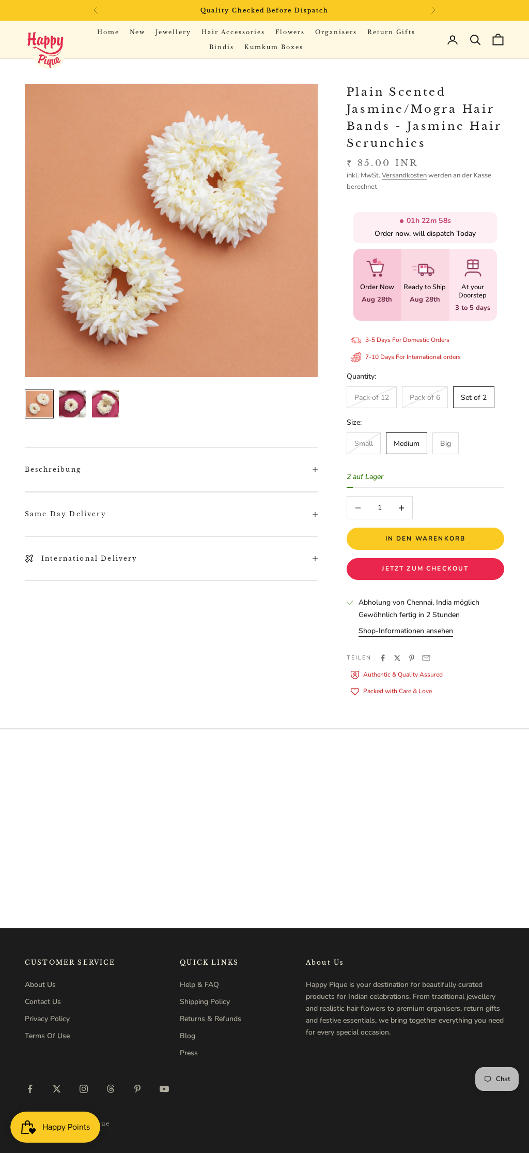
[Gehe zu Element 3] (105, 404)
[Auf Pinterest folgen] (137, 1089)
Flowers (290, 32)
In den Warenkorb (425, 538)
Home (108, 32)
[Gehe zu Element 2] (72, 404)
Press (189, 1053)
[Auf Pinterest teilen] (412, 658)
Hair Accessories (233, 32)
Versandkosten (404, 175)
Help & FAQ (199, 985)
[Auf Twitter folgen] (57, 1089)
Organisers (336, 32)
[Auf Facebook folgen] (30, 1089)
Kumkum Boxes (273, 47)
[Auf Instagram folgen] (84, 1089)
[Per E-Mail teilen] (426, 658)
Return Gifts (391, 32)
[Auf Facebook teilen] (383, 658)
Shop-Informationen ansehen (406, 631)
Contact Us (43, 1002)
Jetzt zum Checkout (425, 568)
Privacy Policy (47, 1019)
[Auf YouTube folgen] (164, 1089)
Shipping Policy (205, 1002)
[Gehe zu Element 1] (39, 404)
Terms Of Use (47, 1036)
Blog (187, 1036)
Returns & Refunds (210, 1019)
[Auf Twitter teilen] (397, 658)
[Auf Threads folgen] (110, 1089)
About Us (40, 985)
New (138, 32)
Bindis (221, 47)
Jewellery (173, 32)
